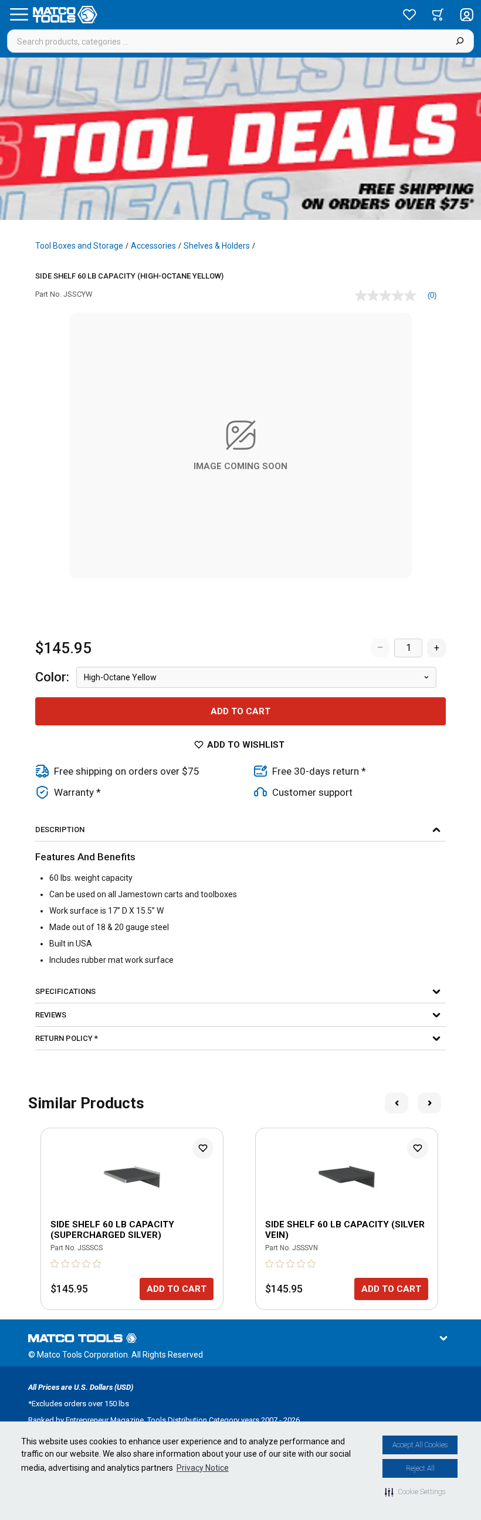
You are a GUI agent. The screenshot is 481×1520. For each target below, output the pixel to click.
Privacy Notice (203, 1468)
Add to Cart (240, 711)
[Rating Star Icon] (55, 1263)
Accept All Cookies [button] (420, 1445)
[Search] (460, 41)
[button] (415, 1491)
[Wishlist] (409, 15)
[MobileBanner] (240, 138)
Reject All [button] (420, 1468)
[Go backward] (396, 1103)
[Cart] (438, 15)
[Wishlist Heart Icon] (203, 1148)
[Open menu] (19, 14)
